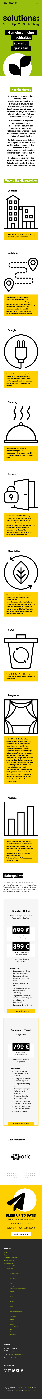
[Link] (10, 3)
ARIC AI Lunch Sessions (15, 1275)
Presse (6, 1255)
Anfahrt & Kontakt (9, 1260)
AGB (14, 1390)
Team (11, 1329)
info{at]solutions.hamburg (16, 1354)
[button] (7, 1174)
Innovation (12, 1301)
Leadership (12, 1303)
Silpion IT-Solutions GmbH (24, 1388)
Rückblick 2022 (8, 1263)
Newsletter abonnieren (11, 1258)
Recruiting (12, 1324)
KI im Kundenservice (14, 1309)
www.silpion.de (11, 1358)
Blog (5, 1252)
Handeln (11, 1296)
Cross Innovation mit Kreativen (16, 1281)
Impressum (19, 1390)
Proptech (12, 1319)
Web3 (11, 1337)
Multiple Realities (13, 1314)
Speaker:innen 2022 (11, 1265)
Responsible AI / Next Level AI (16, 1326)
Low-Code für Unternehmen (16, 1311)
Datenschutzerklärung (29, 1390)
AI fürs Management (14, 1273)
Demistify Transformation (15, 1286)
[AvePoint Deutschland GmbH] (23, 1157)
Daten (11, 1283)
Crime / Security (13, 1278)
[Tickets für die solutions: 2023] (21, 955)
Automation (12, 1270)
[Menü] (37, 2)
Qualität (11, 1321)
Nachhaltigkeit (13, 1316)
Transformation (13, 1334)
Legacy (11, 1306)
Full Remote (12, 1293)
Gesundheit (12, 1298)
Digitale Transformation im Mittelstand (18, 1288)
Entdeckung (12, 1291)
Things (11, 1331)
